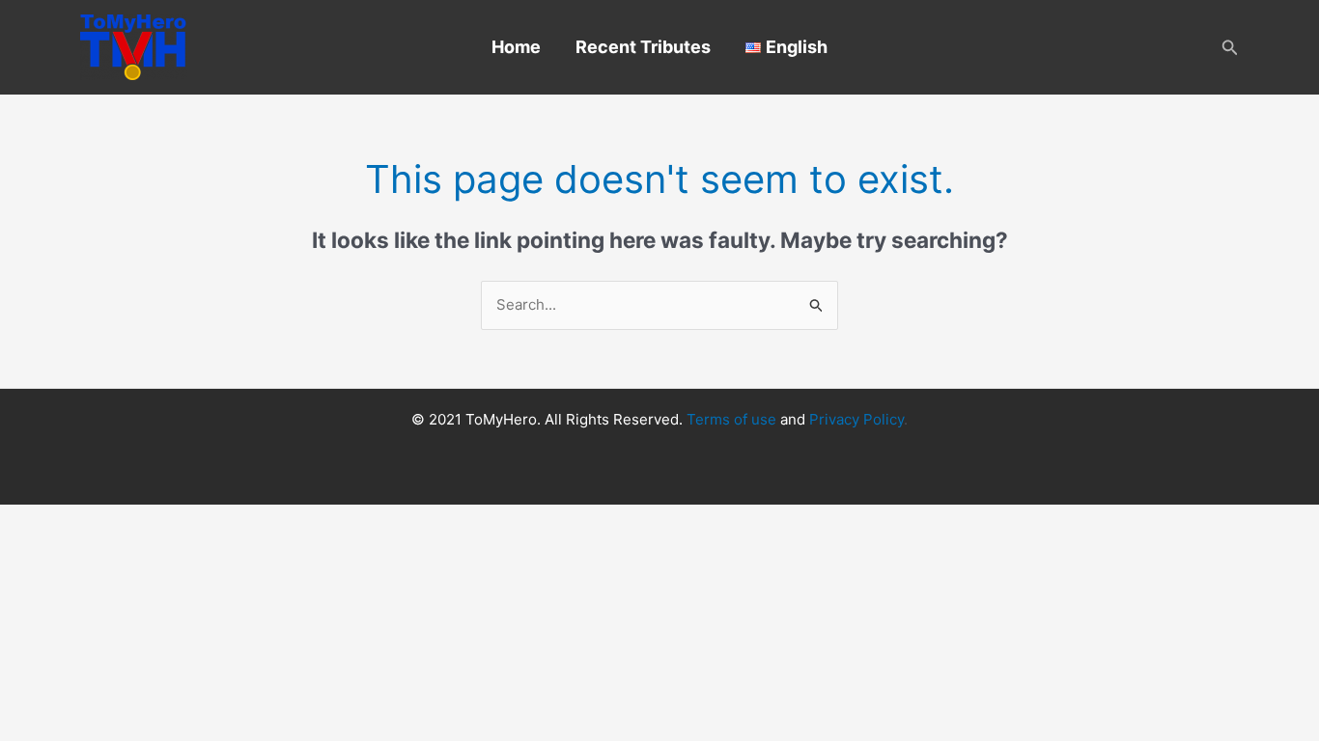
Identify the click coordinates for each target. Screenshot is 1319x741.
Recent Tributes (643, 47)
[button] (1230, 48)
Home (516, 47)
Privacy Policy (856, 419)
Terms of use (731, 419)
